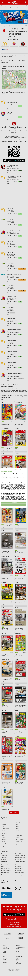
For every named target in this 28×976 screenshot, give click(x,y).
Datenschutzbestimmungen (20, 469)
